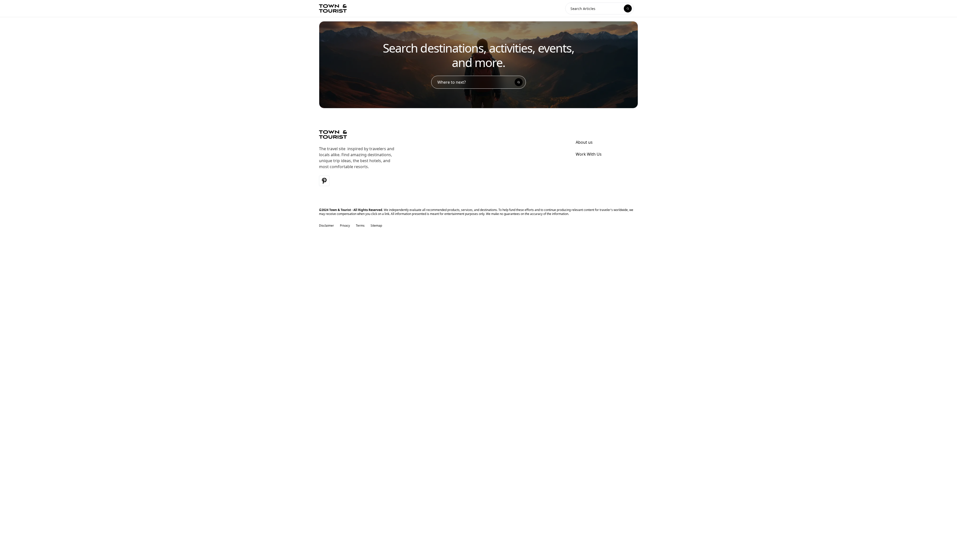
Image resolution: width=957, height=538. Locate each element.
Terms (360, 226)
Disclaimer (326, 226)
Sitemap (376, 226)
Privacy (345, 226)
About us (584, 142)
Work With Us (589, 154)
